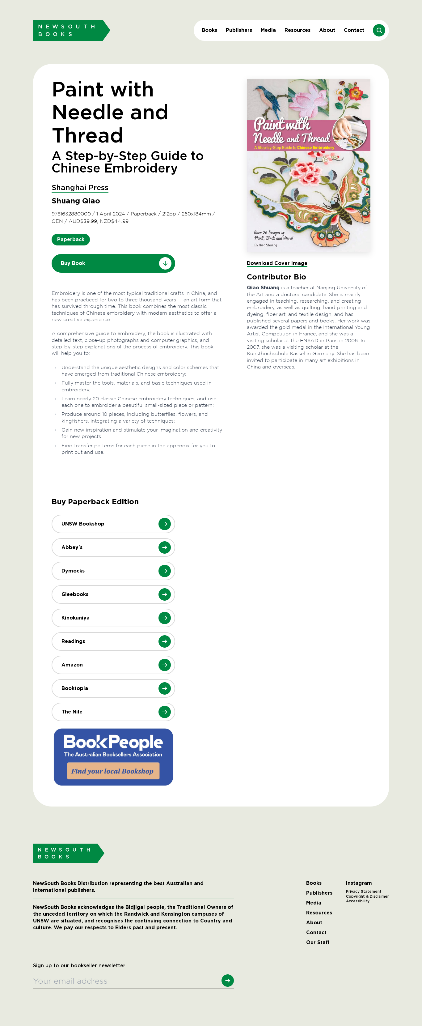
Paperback (70, 239)
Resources (297, 30)
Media (268, 30)
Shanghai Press (80, 188)
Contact (354, 30)
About (327, 30)
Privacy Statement (364, 891)
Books (209, 30)
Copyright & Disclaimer (367, 896)
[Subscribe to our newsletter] (228, 980)
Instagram (359, 883)
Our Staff (318, 942)
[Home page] (71, 30)
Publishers (239, 30)
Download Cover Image (277, 263)
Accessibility (357, 901)
